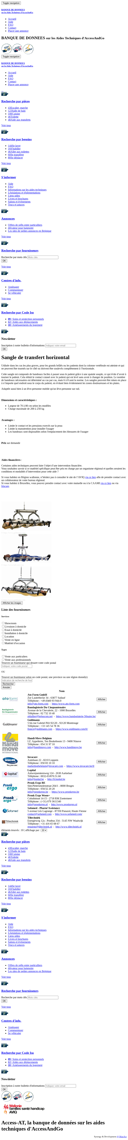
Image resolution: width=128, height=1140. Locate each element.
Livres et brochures (18, 198)
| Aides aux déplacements (23, 322)
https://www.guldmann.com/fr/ (72, 729)
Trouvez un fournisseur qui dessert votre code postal (28, 662)
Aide (10, 21)
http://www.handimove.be (68, 747)
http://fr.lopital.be (56, 779)
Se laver (14, 145)
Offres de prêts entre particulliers (25, 225)
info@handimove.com (39, 747)
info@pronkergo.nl (38, 804)
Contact (12, 27)
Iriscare (5, 486)
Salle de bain (17, 110)
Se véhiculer (14, 292)
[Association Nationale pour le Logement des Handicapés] (28, 53)
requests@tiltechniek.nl (40, 826)
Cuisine (14, 113)
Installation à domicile (16, 633)
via (86, 477)
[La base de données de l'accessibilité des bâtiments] (6, 53)
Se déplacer (15, 157)
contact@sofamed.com (40, 814)
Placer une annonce (18, 30)
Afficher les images (12, 603)
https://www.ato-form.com (66, 703)
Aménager (13, 286)
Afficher (101, 699)
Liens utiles (14, 195)
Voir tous (6, 125)
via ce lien (105, 483)
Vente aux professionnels (18, 659)
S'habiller (14, 148)
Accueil (12, 18)
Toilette (13, 116)
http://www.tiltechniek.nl (69, 826)
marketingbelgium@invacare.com (45, 766)
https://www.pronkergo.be (65, 791)
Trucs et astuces (16, 204)
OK (4, 261)
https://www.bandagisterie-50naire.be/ (76, 716)
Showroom (10, 623)
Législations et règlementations (24, 192)
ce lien (92, 477)
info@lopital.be (36, 779)
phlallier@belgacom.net (40, 716)
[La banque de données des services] (17, 53)
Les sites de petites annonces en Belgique (29, 230)
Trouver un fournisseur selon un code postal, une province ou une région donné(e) (44, 677)
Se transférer (16, 154)
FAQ (10, 24)
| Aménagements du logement (25, 325)
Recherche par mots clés (14, 257)
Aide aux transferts (19, 119)
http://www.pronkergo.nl (64, 804)
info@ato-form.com (38, 703)
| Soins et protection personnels (26, 319)
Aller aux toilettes (18, 151)
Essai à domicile (13, 629)
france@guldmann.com (40, 729)
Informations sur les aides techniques (27, 189)
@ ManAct (122, 1137)
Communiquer (15, 289)
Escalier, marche (18, 107)
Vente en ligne (12, 639)
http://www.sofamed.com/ (68, 814)
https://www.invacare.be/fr (80, 766)
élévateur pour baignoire (21, 228)
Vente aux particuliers (16, 656)
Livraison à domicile (15, 626)
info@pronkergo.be (38, 791)
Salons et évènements (19, 201)
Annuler (6, 687)
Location (9, 636)
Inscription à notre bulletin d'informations (22, 345)
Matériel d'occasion (15, 643)
